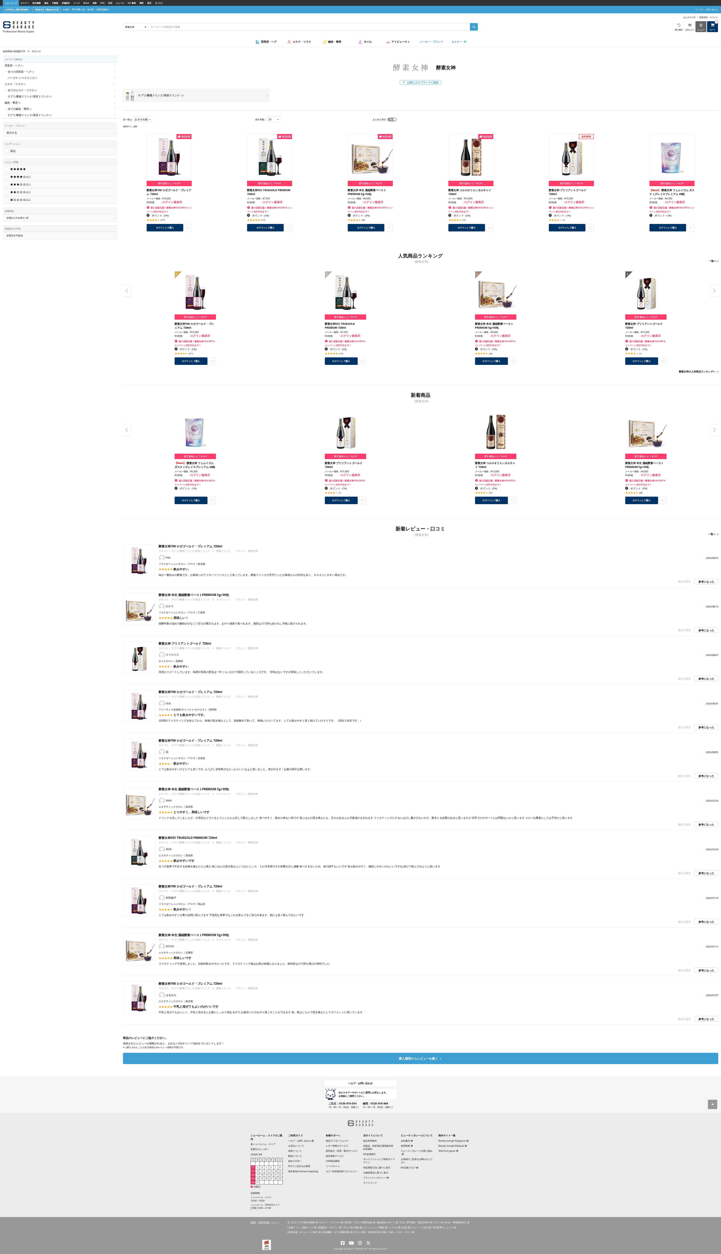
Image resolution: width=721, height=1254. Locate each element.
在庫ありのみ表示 (17, 217)
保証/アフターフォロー (337, 1140)
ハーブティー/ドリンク (22, 78)
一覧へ (712, 261)
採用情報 (405, 1145)
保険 (95, 3)
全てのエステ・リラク (22, 90)
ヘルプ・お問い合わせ (360, 1083)
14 (276, 1171)
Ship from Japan (446, 1150)
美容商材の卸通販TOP (14, 51)
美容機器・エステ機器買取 (336, 1232)
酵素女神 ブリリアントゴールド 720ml (185, 643)
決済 (110, 3)
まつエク (159, 3)
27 (271, 1178)
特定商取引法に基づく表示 (376, 1167)
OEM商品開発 (333, 1161)
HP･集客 (132, 3)
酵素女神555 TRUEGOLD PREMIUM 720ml (188, 838)
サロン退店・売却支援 (365, 1232)
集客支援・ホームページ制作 (303, 1232)
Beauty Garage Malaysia (451, 1145)
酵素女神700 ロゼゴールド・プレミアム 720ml (190, 546)
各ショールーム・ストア (263, 1144)
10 (257, 1171)
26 (266, 1178)
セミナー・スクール (330, 1222)
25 (262, 1178)
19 (266, 1174)
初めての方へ (295, 1161)
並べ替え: (128, 119)
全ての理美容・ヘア (21, 71)
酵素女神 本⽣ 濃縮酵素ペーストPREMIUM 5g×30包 (194, 595)
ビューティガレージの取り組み (416, 1150)
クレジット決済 (420, 1227)
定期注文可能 (15, 235)
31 (257, 1182)
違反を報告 (684, 581)
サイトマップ (370, 1182)
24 (257, 1178)
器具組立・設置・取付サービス (341, 1150)
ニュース (120, 3)
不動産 (55, 3)
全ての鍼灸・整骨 (20, 109)
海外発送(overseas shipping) (303, 1171)
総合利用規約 (370, 1140)
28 (276, 1178)
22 (280, 1174)
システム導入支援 (398, 1227)
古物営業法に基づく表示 (375, 1172)
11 (262, 1171)
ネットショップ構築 (374, 1227)
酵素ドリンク (223, 551)
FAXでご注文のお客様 (299, 1166)
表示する (12, 132)
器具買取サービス (335, 1156)
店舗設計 (66, 3)
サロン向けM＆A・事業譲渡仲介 (450, 1222)
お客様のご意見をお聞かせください (416, 1161)
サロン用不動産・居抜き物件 (414, 1222)
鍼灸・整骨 (334, 41)
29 (280, 1178)
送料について (295, 1150)
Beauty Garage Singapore (452, 1140)
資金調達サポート (386, 1222)
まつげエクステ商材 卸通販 (301, 1222)
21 (276, 1174)
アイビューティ (400, 41)
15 (280, 1171)
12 (266, 1171)
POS (102, 3)
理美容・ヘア (269, 41)
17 (257, 1174)
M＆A (86, 3)
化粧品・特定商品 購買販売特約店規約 (378, 1147)
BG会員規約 (369, 1154)
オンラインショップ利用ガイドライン (379, 1161)
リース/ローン (333, 1166)
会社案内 (405, 1140)
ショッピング (11, 3)
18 (262, 1174)
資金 (46, 3)
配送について (295, 1156)
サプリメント (223, 599)
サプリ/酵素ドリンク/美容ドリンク (29, 96)
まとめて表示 (379, 119)
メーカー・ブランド (431, 41)
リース (77, 3)
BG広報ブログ (408, 1167)
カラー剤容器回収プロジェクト (341, 1171)
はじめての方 (689, 17)
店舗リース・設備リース (300, 1227)
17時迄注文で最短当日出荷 (46, 9)
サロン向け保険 (351, 1227)
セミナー (25, 3)
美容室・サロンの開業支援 (358, 1222)
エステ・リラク (302, 41)
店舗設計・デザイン (328, 1227)
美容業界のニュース (443, 1227)
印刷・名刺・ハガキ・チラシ (396, 1232)
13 (271, 1171)
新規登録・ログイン (708, 17)
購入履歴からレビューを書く (419, 1058)
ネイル (368, 41)
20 (271, 1174)
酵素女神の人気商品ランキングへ (697, 371)
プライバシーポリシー (374, 1177)
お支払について (296, 1145)
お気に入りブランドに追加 (422, 82)
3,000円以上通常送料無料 (16, 9)
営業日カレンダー (260, 1149)
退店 (149, 3)
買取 (142, 3)
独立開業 (36, 3)
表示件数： (260, 119)
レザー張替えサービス (337, 1145)
